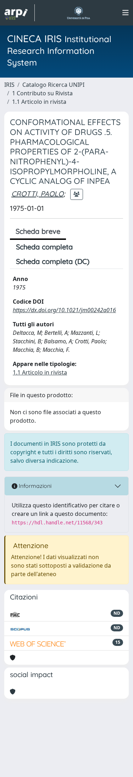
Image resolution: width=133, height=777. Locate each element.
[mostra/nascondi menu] (125, 12)
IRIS (9, 85)
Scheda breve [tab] (38, 231)
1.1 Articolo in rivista (39, 102)
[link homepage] (19, 12)
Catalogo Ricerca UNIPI (53, 85)
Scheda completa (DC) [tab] (52, 261)
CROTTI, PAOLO (37, 193)
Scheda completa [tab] (44, 246)
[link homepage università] (78, 12)
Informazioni (34, 485)
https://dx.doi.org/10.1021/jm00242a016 (64, 310)
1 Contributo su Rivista (42, 93)
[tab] (101, 261)
